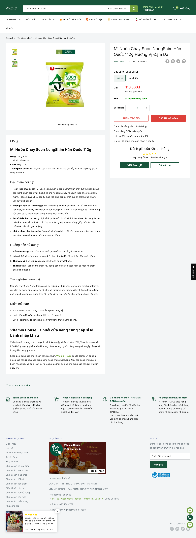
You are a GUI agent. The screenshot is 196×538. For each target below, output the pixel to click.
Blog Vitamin (12, 461)
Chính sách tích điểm (16, 483)
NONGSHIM (119, 61)
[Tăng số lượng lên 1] (146, 108)
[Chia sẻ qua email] (184, 61)
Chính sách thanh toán (17, 470)
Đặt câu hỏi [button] (165, 165)
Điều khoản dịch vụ (15, 488)
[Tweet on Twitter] (178, 61)
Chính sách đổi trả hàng (18, 492)
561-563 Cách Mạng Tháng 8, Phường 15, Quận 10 (77, 498)
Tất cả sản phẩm (25, 38)
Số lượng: (119, 107)
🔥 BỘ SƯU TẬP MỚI (70, 19)
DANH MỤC (11, 19)
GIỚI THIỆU (31, 19)
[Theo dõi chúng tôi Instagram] (177, 529)
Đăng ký (158, 464)
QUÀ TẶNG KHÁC (169, 19)
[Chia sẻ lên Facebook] (167, 61)
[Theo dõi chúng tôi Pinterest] (183, 529)
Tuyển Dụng (12, 457)
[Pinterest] (173, 61)
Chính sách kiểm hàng (17, 501)
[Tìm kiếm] (134, 8)
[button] (57, 511)
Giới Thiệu (11, 443)
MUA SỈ (9, 28)
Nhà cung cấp (13, 506)
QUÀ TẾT (46, 19)
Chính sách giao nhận (17, 474)
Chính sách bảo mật (16, 497)
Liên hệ (9, 448)
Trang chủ (10, 38)
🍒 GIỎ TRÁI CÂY (144, 19)
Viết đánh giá (134, 165)
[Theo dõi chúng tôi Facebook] (172, 529)
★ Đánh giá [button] (193, 272)
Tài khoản (149, 9)
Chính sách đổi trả (15, 479)
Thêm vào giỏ (131, 118)
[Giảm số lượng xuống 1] (129, 108)
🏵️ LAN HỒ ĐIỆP (94, 19)
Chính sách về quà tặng (17, 466)
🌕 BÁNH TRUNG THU (119, 19)
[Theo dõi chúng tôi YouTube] (188, 529)
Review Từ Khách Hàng (17, 452)
